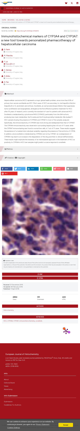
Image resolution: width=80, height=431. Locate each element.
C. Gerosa (7, 70)
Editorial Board (9, 383)
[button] (7, 169)
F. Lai (5, 62)
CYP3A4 (10, 321)
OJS (23, 360)
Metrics (9, 149)
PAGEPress (48, 358)
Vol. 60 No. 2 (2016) (23, 20)
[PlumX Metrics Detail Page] (66, 331)
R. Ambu (6, 76)
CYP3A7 (16, 321)
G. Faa (6, 82)
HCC (5, 321)
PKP (14, 360)
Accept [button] (65, 425)
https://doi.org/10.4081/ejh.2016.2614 (28, 31)
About (6, 379)
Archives (11, 20)
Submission (8, 402)
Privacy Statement (42, 424)
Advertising (8, 389)
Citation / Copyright (16, 158)
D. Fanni (6, 49)
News (6, 386)
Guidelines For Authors (12, 405)
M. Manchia (7, 55)
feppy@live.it (10, 64)
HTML (41, 278)
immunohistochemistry (27, 321)
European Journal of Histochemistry (19, 8)
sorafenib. (39, 321)
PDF (40, 274)
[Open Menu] (2, 8)
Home (4, 20)
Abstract (10, 94)
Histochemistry (9, 310)
